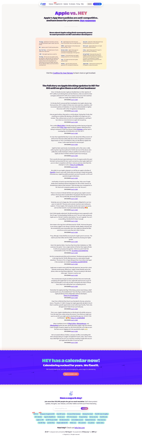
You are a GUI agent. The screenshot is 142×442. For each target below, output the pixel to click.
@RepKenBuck (54, 325)
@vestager (80, 129)
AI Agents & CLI (58, 4)
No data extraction (64, 420)
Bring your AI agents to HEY (47, 414)
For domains (72, 4)
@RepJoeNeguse (81, 323)
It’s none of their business (73, 414)
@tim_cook (63, 127)
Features (51, 4)
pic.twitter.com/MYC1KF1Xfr (79, 262)
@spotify (52, 172)
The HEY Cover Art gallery (101, 414)
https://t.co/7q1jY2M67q (71, 295)
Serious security (94, 417)
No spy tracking (83, 417)
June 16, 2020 (74, 99)
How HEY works (61, 414)
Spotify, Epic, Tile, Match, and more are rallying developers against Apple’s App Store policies (49, 43)
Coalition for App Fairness (63, 73)
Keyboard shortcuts (90, 420)
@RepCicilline (61, 125)
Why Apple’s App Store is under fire (49, 54)
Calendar (65, 4)
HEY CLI (36, 414)
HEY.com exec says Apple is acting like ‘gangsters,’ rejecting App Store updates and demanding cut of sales (49, 58)
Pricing (78, 4)
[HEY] (43, 4)
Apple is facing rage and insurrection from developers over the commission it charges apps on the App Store (70, 51)
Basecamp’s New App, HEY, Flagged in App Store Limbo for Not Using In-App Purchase (92, 55)
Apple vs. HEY (40, 420)
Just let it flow (50, 423)
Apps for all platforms (49, 417)
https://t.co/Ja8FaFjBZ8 (78, 318)
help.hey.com (79, 428)
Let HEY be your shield (51, 420)
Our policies (91, 423)
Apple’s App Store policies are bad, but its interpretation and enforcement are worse (48, 61)
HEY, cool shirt (82, 423)
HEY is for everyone (72, 417)
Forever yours (61, 417)
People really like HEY (62, 423)
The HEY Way (41, 423)
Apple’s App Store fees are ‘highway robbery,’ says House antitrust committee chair (48, 64)
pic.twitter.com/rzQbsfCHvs (80, 251)
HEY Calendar (38, 417)
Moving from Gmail (88, 414)
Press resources (101, 420)
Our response (88, 21)
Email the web (103, 417)
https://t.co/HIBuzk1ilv (76, 165)
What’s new (73, 423)
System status (100, 423)
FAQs (82, 4)
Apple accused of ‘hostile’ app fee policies (49, 47)
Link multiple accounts (77, 420)
